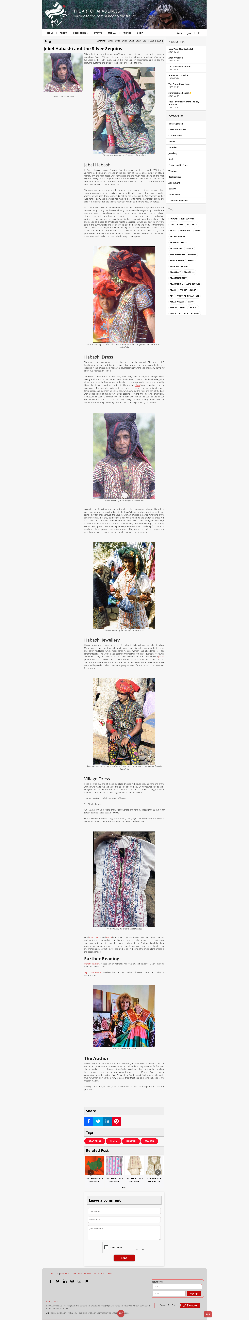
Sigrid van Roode (92, 972)
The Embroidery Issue (179, 84)
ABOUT (63, 33)
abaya (195, 225)
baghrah (183, 313)
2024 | (146, 40)
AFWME (198, 230)
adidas (173, 230)
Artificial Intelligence (188, 296)
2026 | (160, 40)
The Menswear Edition (179, 66)
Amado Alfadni (177, 254)
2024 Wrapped (175, 57)
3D (187, 225)
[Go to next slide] (158, 1172)
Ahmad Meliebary (178, 242)
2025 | (153, 40)
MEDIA (111, 33)
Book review (174, 177)
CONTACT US (53, 1273)
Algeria (189, 248)
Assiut (191, 302)
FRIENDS (126, 33)
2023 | (139, 40)
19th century (187, 219)
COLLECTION (79, 33)
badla (173, 313)
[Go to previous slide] (91, 1172)
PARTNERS (65, 1273)
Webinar (172, 171)
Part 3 (109, 937)
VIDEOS (101, 1273)
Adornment (174, 182)
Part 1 (92, 937)
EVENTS (98, 33)
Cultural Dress (175, 135)
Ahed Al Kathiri (177, 236)
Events (171, 141)
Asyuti (183, 308)
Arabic (173, 290)
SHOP (140, 33)
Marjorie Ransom (92, 963)
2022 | (132, 40)
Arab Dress (95, 1141)
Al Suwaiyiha (176, 248)
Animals (192, 260)
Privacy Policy (51, 1301)
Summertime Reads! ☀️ (180, 93)
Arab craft (175, 272)
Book (171, 159)
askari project (177, 302)
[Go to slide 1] (122, 1187)
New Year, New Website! (180, 49)
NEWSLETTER (90, 1273)
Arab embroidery (178, 278)
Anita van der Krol (179, 266)
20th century (176, 225)
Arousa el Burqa (188, 290)
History (172, 188)
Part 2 (98, 937)
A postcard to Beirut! (178, 75)
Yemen (113, 1141)
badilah (193, 308)
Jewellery (173, 153)
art (171, 296)
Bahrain (195, 313)
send (124, 1258)
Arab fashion (176, 284)
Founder (172, 147)
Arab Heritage (193, 284)
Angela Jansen (177, 260)
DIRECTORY (77, 1273)
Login (179, 33)
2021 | (125, 40)
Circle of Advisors (177, 129)
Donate (191, 1305)
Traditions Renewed (178, 200)
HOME (50, 33)
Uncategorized (175, 123)
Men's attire (174, 194)
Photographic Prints (178, 165)
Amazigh (192, 254)
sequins (149, 1141)
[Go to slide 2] (125, 1187)
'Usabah (174, 219)
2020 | (118, 40)
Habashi (131, 1141)
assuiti (173, 308)
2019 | (111, 40)
